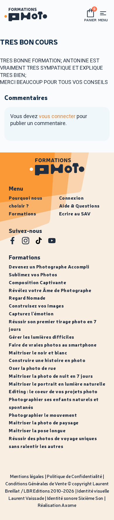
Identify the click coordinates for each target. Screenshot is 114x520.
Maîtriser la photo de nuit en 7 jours (51, 376)
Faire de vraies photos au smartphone (52, 344)
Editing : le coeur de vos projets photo (53, 391)
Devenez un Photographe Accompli (49, 266)
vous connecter (57, 116)
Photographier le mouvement (43, 415)
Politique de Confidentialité (74, 476)
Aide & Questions (79, 205)
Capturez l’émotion (31, 313)
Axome (68, 505)
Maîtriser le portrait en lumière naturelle (57, 383)
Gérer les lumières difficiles (41, 336)
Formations (22, 213)
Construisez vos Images (36, 305)
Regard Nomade (27, 297)
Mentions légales (27, 476)
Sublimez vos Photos (33, 274)
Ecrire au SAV (75, 213)
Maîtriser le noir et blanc (38, 352)
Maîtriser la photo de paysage (44, 422)
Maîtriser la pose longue (37, 430)
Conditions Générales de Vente (36, 483)
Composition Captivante (37, 282)
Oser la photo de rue (32, 368)
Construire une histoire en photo (47, 360)
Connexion (71, 197)
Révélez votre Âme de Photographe (50, 290)
